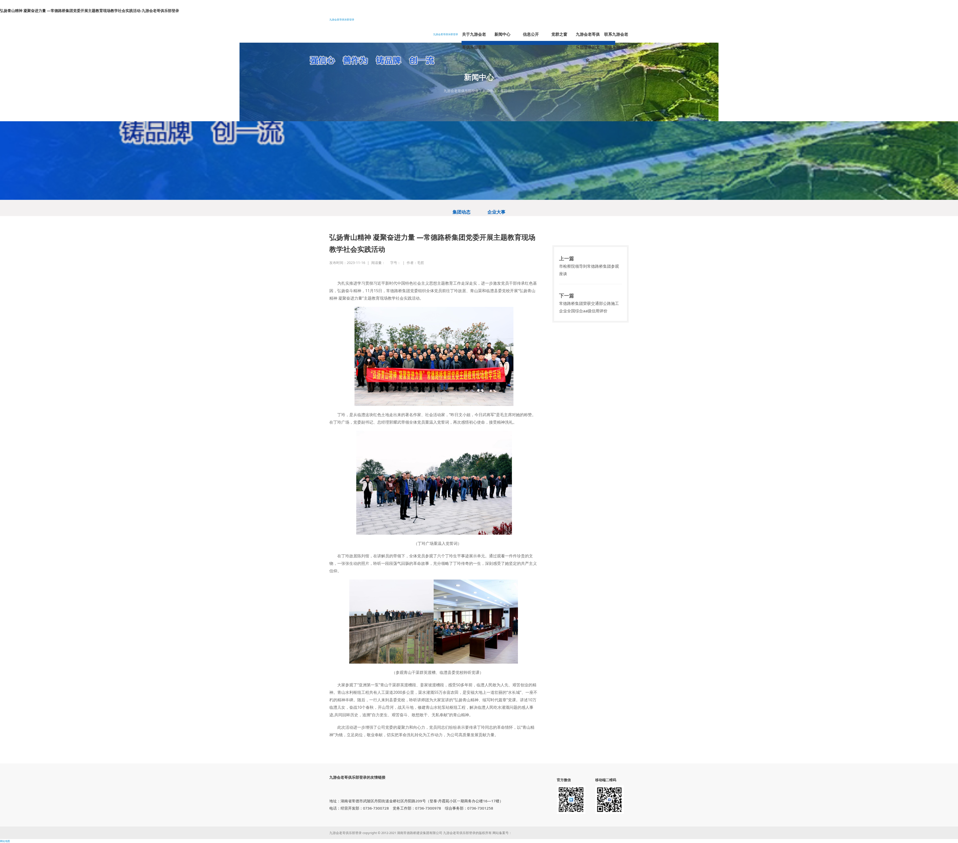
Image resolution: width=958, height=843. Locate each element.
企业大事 (496, 212)
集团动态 (507, 90)
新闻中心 (489, 90)
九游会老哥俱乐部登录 (341, 19)
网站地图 (5, 841)
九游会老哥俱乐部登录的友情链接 (357, 777)
